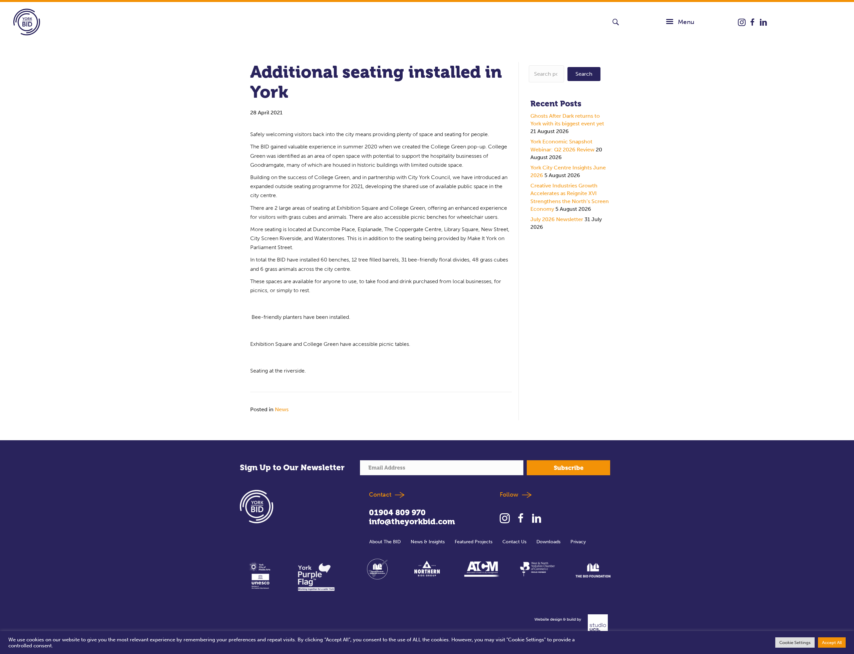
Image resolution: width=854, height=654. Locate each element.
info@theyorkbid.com (412, 521)
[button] (615, 22)
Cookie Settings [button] (795, 642)
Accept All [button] (832, 642)
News (282, 409)
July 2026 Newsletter (556, 219)
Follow (511, 494)
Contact (380, 494)
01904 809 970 (397, 512)
